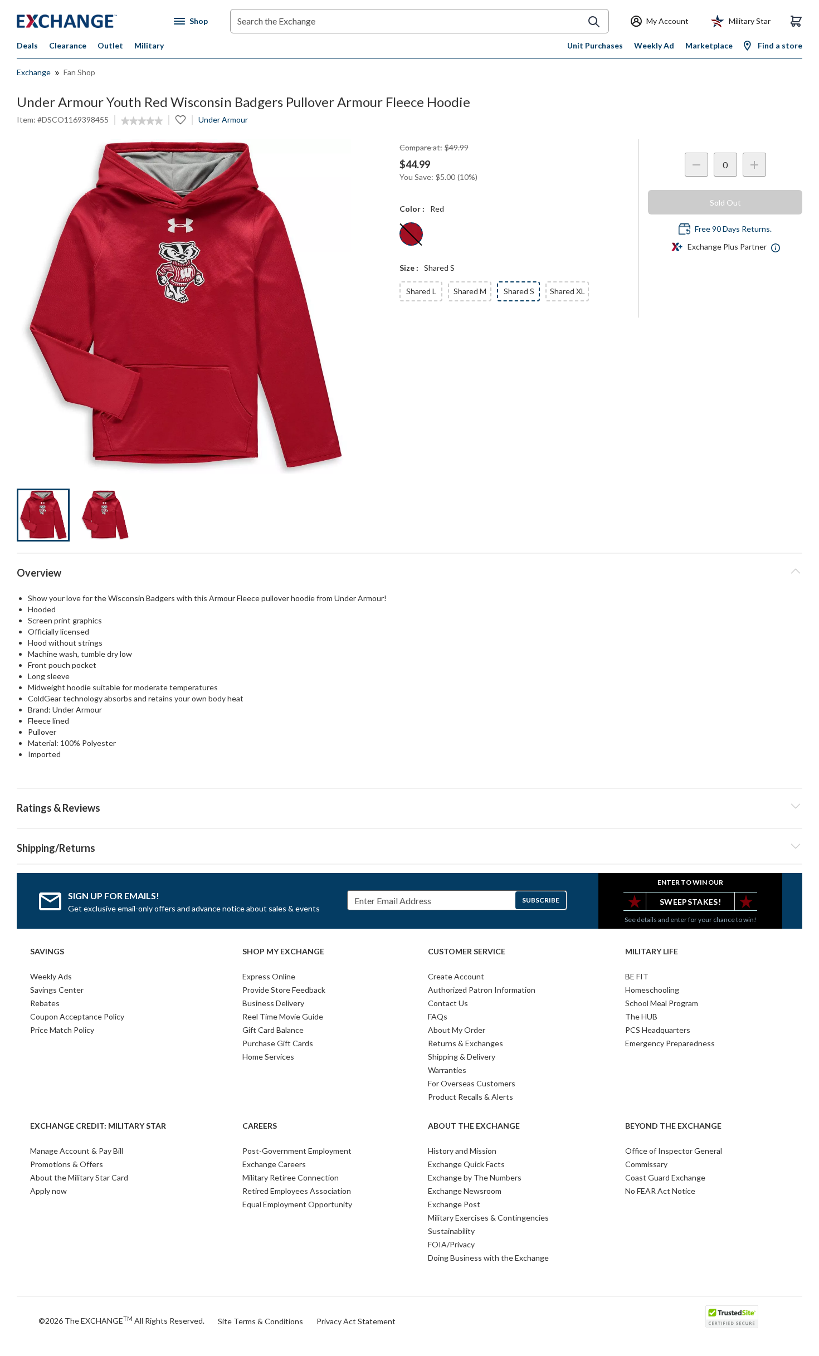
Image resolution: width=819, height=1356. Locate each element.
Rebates (45, 1003)
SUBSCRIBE (540, 900)
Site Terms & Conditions (260, 1321)
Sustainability (451, 1231)
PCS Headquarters (657, 1030)
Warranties (447, 1070)
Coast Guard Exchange (665, 1177)
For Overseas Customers (471, 1083)
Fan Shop (79, 72)
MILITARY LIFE (651, 951)
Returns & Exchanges (465, 1043)
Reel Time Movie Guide (282, 1016)
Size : (408, 267)
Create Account (456, 976)
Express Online (268, 976)
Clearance (67, 45)
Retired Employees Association (296, 1191)
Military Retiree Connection (290, 1177)
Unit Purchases (595, 45)
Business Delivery (273, 1003)
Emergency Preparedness (670, 1043)
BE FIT (637, 976)
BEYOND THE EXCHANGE (673, 1125)
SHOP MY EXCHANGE (283, 951)
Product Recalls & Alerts (470, 1096)
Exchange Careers (274, 1164)
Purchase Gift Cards (277, 1043)
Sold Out (725, 202)
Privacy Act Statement (356, 1321)
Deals (27, 45)
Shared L (421, 291)
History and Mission (462, 1150)
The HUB (641, 1016)
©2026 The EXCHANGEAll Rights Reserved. (121, 1320)
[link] (142, 120)
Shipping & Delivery (461, 1056)
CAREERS (259, 1125)
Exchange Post (454, 1204)
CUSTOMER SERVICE (466, 951)
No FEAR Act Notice (660, 1191)
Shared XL (567, 291)
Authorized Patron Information (481, 989)
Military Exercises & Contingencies (488, 1217)
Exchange (34, 72)
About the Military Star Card (79, 1177)
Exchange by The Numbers (474, 1177)
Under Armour (223, 119)
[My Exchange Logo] (88, 21)
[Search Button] (593, 21)
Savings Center (57, 989)
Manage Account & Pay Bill (76, 1150)
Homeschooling (652, 989)
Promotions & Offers (66, 1164)
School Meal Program (661, 1003)
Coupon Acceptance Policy (77, 1016)
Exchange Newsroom (464, 1191)
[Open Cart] (796, 21)
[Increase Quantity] (754, 165)
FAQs (437, 1016)
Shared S (519, 291)
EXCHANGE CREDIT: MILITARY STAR (98, 1125)
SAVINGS (47, 951)
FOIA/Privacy (451, 1244)
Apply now (48, 1191)
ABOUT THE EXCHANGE (474, 1125)
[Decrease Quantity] (696, 165)
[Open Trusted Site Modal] (731, 1316)
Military (149, 45)
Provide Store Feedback (283, 989)
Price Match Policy (62, 1030)
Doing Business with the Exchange (488, 1257)
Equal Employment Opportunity (297, 1204)
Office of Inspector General (673, 1150)
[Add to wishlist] (180, 119)
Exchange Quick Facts (466, 1164)
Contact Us (448, 1003)
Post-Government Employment (297, 1150)
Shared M (470, 291)
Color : (412, 208)
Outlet (110, 45)
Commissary (646, 1164)
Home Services (268, 1056)
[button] (409, 806)
